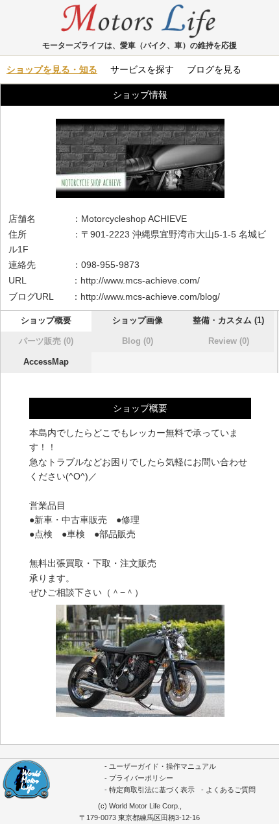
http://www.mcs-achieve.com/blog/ (150, 296)
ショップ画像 (137, 320)
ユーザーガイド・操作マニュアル (162, 766)
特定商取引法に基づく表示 (152, 790)
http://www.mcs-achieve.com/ (140, 280)
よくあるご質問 (231, 790)
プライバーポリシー (141, 778)
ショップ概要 (46, 320)
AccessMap (46, 362)
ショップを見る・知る (51, 69)
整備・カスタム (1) (228, 320)
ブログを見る (214, 69)
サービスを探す (142, 69)
